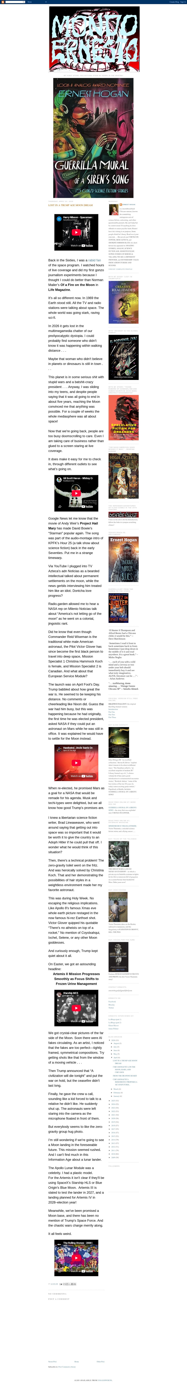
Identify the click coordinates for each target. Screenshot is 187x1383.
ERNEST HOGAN (129, 204)
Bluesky (112, 1004)
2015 (113, 1136)
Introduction (113, 709)
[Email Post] (60, 1284)
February (117, 1092)
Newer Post (52, 1361)
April (116, 1057)
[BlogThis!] (67, 1284)
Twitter (111, 1007)
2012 (113, 1147)
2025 (113, 1100)
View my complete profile (120, 269)
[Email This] (64, 1284)
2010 (113, 1154)
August (116, 1043)
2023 (113, 1107)
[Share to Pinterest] (75, 1284)
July (115, 1047)
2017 (113, 1129)
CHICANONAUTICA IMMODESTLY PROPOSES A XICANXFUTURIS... (125, 1082)
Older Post (100, 1361)
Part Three (112, 717)
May (115, 1054)
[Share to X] (69, 1284)
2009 (113, 1157)
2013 (113, 1143)
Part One (112, 712)
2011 (113, 1150)
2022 (113, 1111)
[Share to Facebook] (72, 1284)
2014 (113, 1139)
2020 (113, 1118)
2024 (113, 1104)
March (116, 1089)
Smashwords (105, 1380)
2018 (113, 1125)
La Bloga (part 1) (115, 1019)
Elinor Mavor (114, 1025)
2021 (113, 1115)
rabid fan (94, 260)
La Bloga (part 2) (115, 1022)
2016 (113, 1132)
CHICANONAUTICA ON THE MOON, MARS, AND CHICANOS (124, 1069)
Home (76, 1361)
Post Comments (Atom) (67, 1367)
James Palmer (113, 1028)
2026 (113, 1040)
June (115, 1050)
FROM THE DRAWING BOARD (125, 1076)
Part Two (112, 714)
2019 (113, 1122)
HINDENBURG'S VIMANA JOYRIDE (122, 826)
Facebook (112, 1001)
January (117, 1096)
